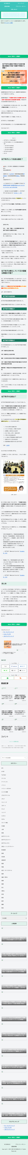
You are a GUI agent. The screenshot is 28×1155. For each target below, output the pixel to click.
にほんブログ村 (7, 634)
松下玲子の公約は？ (8, 151)
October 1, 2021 (18, 193)
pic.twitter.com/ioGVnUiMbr (10, 187)
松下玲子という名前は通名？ (10, 140)
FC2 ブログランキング (8, 632)
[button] (14, 670)
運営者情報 (14, 1146)
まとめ (5, 153)
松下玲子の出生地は (9, 145)
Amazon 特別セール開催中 (14, 56)
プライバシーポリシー (20, 1144)
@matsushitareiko (20, 185)
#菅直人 (18, 175)
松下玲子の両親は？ (9, 147)
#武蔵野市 (13, 185)
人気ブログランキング (8, 636)
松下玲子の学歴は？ (9, 149)
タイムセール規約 (8, 22)
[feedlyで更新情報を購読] (7, 678)
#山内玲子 (11, 173)
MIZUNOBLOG (7, 1144)
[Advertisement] (14, 39)
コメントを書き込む (14, 741)
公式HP (8, 445)
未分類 (4, 660)
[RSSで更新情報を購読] (20, 678)
